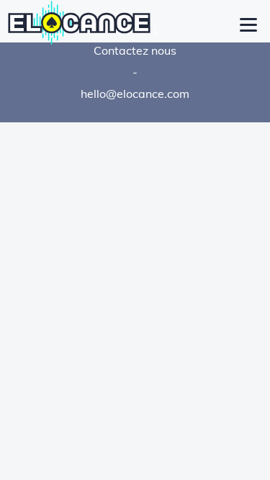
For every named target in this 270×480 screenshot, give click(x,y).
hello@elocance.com (135, 93)
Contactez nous (135, 50)
